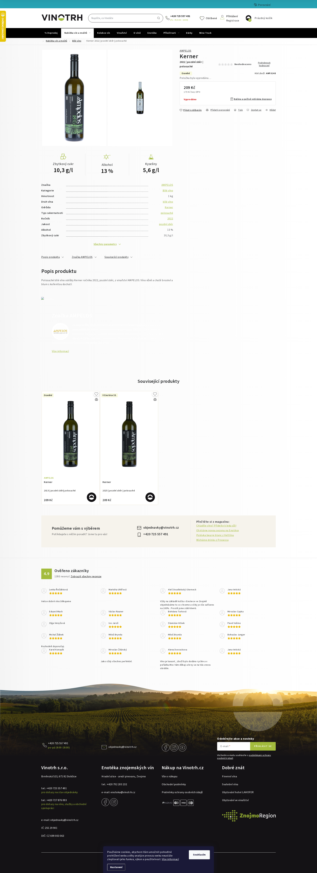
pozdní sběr (166, 224)
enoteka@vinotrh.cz (123, 792)
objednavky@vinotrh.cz (161, 527)
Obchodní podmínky (174, 784)
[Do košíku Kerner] (91, 497)
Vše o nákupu (169, 776)
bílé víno (168, 202)
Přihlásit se (263, 746)
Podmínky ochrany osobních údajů (182, 792)
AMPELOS (185, 51)
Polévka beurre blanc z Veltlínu (215, 535)
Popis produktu (50, 257)
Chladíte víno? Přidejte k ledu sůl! (216, 525)
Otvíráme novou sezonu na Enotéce (217, 530)
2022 (170, 218)
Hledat (158, 18)
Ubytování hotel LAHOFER (238, 792)
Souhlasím (199, 855)
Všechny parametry (105, 244)
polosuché (167, 213)
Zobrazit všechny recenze (86, 576)
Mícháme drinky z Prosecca (212, 540)
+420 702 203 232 (117, 784)
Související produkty (116, 257)
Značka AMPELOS (82, 257)
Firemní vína (229, 776)
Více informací (170, 859)
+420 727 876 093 (57, 800)
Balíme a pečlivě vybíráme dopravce (253, 99)
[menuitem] (51, 33)
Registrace (232, 20)
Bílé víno (168, 190)
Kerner (169, 207)
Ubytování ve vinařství (235, 800)
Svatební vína (230, 784)
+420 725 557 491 (180, 16)
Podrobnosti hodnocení (264, 64)
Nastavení (116, 867)
